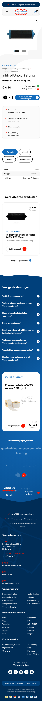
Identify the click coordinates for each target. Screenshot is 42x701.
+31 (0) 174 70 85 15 (10, 556)
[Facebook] (10, 672)
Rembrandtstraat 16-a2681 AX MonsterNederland (11, 546)
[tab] (10, 152)
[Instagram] (16, 672)
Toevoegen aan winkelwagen (25, 97)
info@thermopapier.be (11, 565)
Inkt (16, 65)
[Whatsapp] (26, 672)
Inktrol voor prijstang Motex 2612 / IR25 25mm (20, 235)
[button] (37, 21)
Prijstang (7, 65)
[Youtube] (32, 672)
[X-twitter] (21, 672)
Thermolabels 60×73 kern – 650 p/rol (19, 386)
